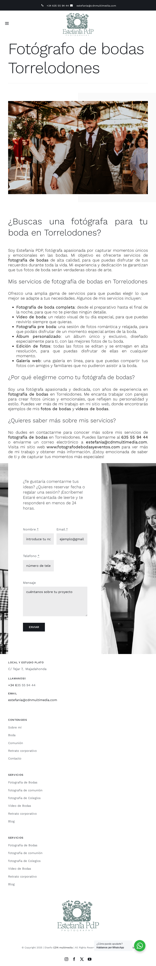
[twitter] (82, 959)
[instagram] (66, 959)
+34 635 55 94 (56, 5)
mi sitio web (97, 403)
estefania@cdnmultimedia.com (96, 5)
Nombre (31, 529)
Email (62, 529)
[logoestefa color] (78, 12)
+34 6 (12, 685)
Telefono (31, 556)
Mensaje (29, 583)
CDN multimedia (63, 947)
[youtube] (89, 959)
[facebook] (74, 959)
